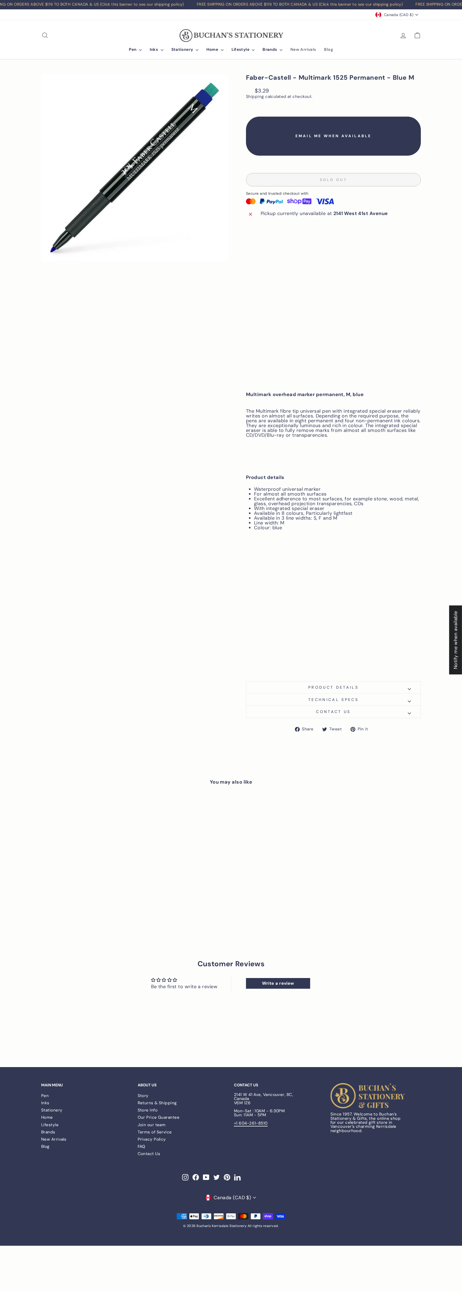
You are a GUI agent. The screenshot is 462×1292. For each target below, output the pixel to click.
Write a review (278, 983)
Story (143, 1095)
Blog (328, 49)
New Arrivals (303, 49)
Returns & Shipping (157, 1103)
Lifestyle (241, 49)
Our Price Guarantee (159, 1117)
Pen (133, 49)
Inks (154, 49)
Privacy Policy (152, 1139)
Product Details (333, 687)
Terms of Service (155, 1132)
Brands (270, 49)
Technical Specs (333, 699)
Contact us (333, 711)
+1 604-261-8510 (251, 1123)
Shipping (255, 97)
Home (213, 49)
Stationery (182, 49)
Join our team (152, 1125)
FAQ (141, 1146)
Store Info (148, 1110)
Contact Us (149, 1153)
